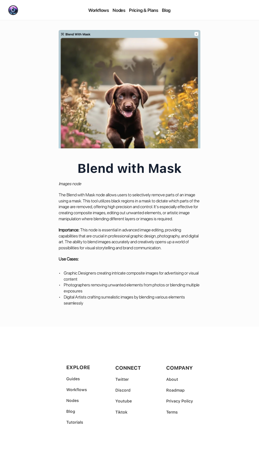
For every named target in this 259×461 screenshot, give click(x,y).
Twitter (122, 379)
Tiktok (121, 412)
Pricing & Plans (143, 10)
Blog (166, 10)
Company (179, 368)
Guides (73, 378)
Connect (128, 368)
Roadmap (175, 390)
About (172, 379)
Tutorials (74, 422)
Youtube (123, 401)
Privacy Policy (179, 401)
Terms (172, 412)
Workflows (98, 10)
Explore (78, 367)
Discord (123, 390)
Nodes (119, 10)
